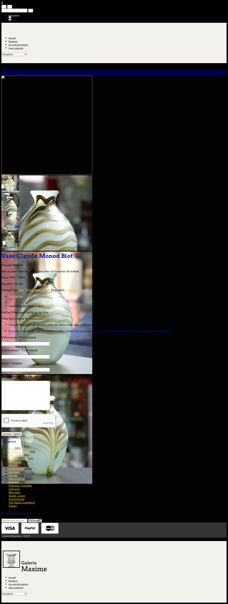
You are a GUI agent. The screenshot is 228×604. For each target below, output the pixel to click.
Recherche (35, 520)
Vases (46, 290)
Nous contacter (16, 48)
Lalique (14, 489)
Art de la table (19, 452)
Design (14, 482)
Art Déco (15, 455)
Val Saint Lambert (22, 502)
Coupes (14, 472)
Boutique (13, 41)
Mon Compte (14, 15)
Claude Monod (77, 290)
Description (16, 296)
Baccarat (15, 462)
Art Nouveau (18, 458)
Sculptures (16, 499)
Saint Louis (17, 495)
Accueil (12, 38)
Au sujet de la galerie (18, 44)
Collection (33, 290)
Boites (13, 465)
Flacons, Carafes (20, 485)
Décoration (17, 479)
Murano (14, 492)
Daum (13, 475)
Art (21, 290)
